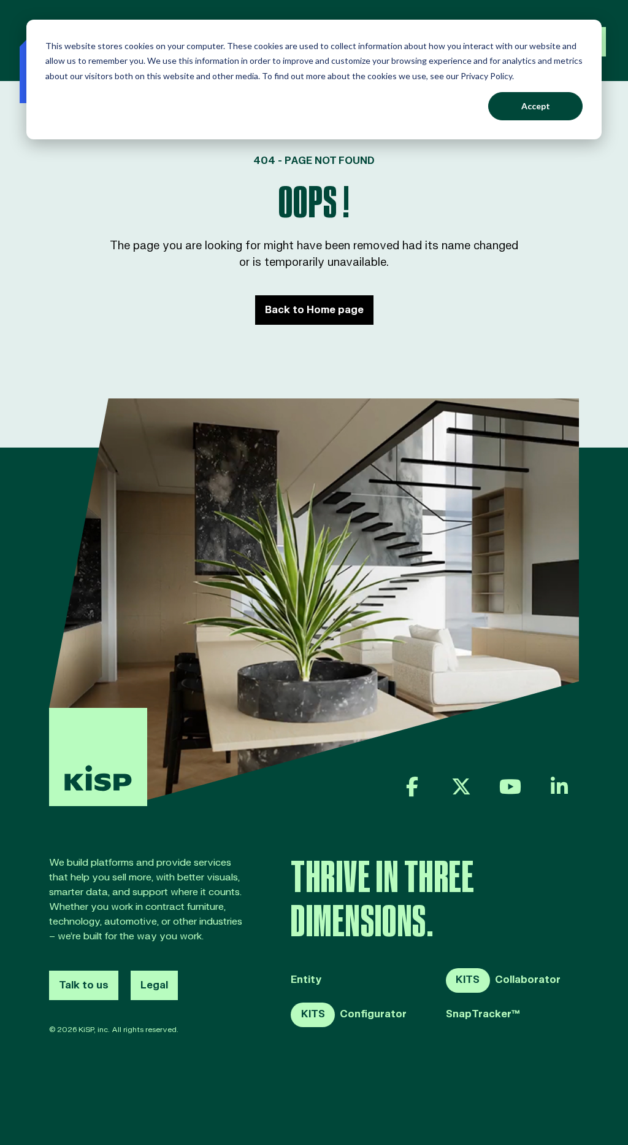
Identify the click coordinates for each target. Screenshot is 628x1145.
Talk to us (84, 985)
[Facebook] (412, 786)
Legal (154, 985)
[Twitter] (461, 786)
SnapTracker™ (483, 1014)
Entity (306, 980)
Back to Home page (314, 310)
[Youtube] (510, 786)
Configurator (354, 1014)
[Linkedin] (559, 786)
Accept (535, 106)
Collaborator (508, 980)
